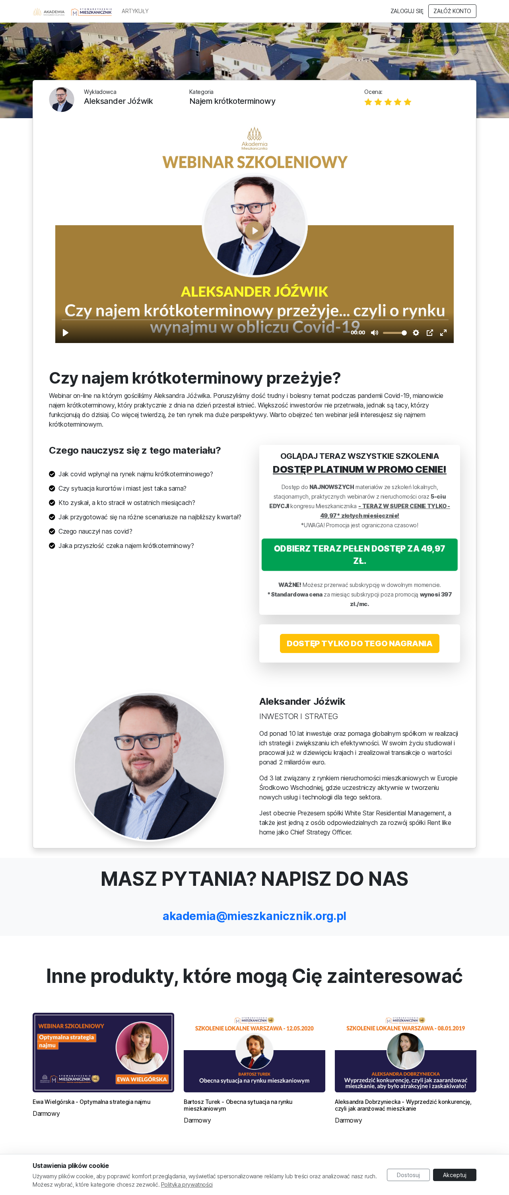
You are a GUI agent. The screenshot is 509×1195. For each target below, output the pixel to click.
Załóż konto (452, 11)
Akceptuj (454, 1175)
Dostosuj (408, 1175)
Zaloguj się (407, 11)
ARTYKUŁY (135, 11)
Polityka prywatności (187, 1184)
